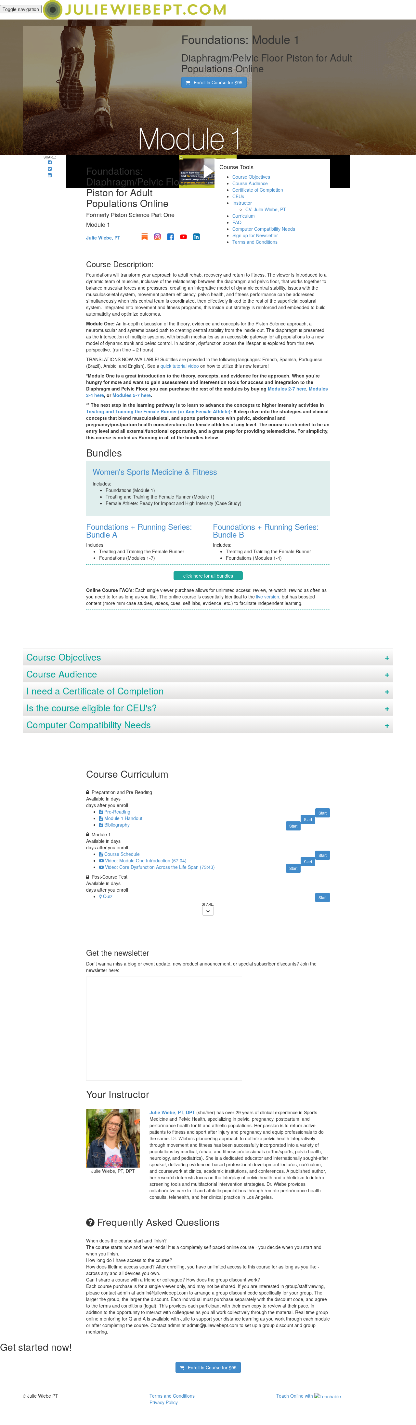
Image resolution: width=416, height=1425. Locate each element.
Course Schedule (122, 854)
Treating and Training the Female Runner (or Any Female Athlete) (158, 411)
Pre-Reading (117, 811)
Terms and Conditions (255, 242)
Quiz (107, 896)
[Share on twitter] (50, 168)
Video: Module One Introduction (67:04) (146, 860)
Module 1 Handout (123, 818)
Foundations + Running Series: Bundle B (266, 530)
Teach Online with (295, 1395)
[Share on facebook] (50, 162)
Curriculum (243, 215)
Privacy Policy (164, 1402)
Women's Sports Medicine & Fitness (155, 471)
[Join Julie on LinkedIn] (196, 236)
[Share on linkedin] (50, 175)
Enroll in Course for (216, 82)
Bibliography (117, 824)
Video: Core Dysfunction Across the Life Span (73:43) (160, 867)
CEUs (238, 196)
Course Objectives (251, 176)
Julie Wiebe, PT (103, 237)
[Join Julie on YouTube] (183, 236)
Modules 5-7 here (131, 395)
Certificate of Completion (257, 189)
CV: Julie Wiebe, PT (265, 209)
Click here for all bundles (208, 575)
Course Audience (250, 183)
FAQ (236, 222)
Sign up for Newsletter (255, 235)
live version (267, 596)
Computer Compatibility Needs (263, 229)
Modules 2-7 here (287, 388)
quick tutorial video (180, 366)
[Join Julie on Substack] (144, 236)
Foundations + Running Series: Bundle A (139, 530)
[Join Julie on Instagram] (157, 236)
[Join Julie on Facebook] (170, 236)
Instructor (242, 202)
